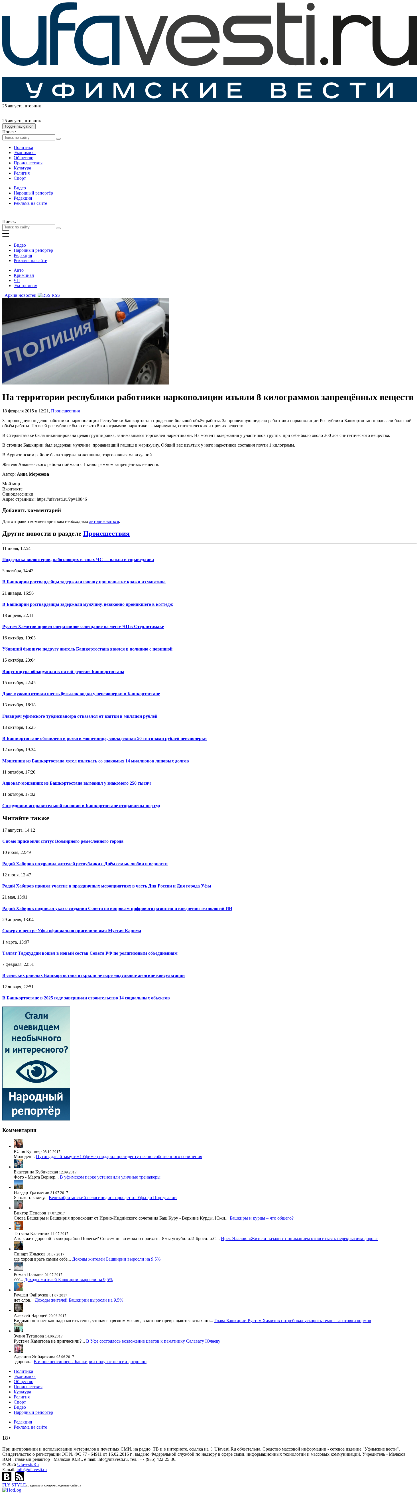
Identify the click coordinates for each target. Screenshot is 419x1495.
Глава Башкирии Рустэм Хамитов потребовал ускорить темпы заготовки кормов (292, 1320)
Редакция (23, 198)
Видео (20, 187)
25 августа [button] (12, 105)
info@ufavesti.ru (32, 1469)
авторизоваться (104, 521)
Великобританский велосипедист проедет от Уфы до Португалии (113, 1197)
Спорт (20, 178)
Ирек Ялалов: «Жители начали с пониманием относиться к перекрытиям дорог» (299, 1238)
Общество (23, 157)
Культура (22, 167)
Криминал (24, 275)
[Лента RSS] (19, 1479)
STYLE (14, 1484)
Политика (23, 147)
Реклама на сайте (30, 203)
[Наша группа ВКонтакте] (7, 1479)
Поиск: (9, 131)
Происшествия (28, 162)
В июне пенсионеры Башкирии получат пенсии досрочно (90, 1361)
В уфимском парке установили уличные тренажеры (110, 1177)
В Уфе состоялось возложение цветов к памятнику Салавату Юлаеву (153, 1341)
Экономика (25, 152)
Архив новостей (19, 295)
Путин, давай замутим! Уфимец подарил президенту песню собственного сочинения (119, 1156)
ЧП (17, 280)
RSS (55, 295)
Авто (19, 270)
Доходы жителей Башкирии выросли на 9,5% (116, 1259)
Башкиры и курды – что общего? (262, 1218)
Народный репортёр (33, 193)
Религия (22, 173)
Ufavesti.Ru (28, 1464)
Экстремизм (25, 285)
